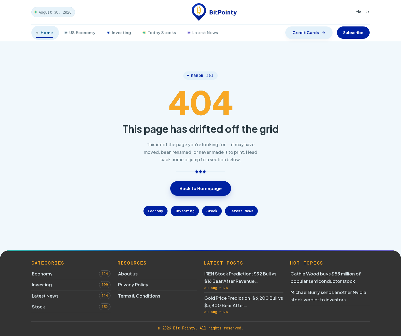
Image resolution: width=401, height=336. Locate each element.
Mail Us (362, 11)
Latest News (205, 32)
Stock (212, 210)
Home (47, 32)
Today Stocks (162, 32)
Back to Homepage (200, 188)
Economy (155, 210)
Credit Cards (305, 32)
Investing (121, 32)
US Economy (82, 32)
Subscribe (353, 32)
